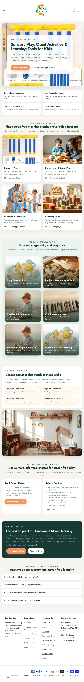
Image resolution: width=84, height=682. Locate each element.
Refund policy (26, 675)
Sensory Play (28, 623)
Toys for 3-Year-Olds (19, 400)
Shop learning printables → (15, 227)
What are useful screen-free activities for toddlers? (25, 592)
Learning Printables (31, 634)
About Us (45, 631)
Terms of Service (48, 640)
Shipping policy (59, 675)
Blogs (44, 658)
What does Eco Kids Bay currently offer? (21, 577)
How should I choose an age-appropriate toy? (23, 585)
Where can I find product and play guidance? (22, 600)
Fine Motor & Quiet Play (31, 628)
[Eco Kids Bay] (42, 10)
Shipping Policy (48, 645)
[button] (4, 10)
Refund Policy (47, 649)
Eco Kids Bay (15, 675)
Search (45, 627)
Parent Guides (29, 643)
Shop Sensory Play (20, 68)
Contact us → (51, 510)
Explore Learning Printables (44, 68)
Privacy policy (36, 675)
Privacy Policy (47, 653)
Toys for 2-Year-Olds (57, 390)
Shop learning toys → (54, 227)
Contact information (73, 675)
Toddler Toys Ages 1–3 (57, 400)
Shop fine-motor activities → (57, 178)
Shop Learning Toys (16, 551)
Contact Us (46, 623)
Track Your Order (48, 636)
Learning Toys (29, 638)
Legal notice (75, 677)
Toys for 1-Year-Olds (20, 390)
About (26, 647)
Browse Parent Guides (15, 501)
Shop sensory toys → (13, 178)
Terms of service (48, 675)
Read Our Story (36, 551)
